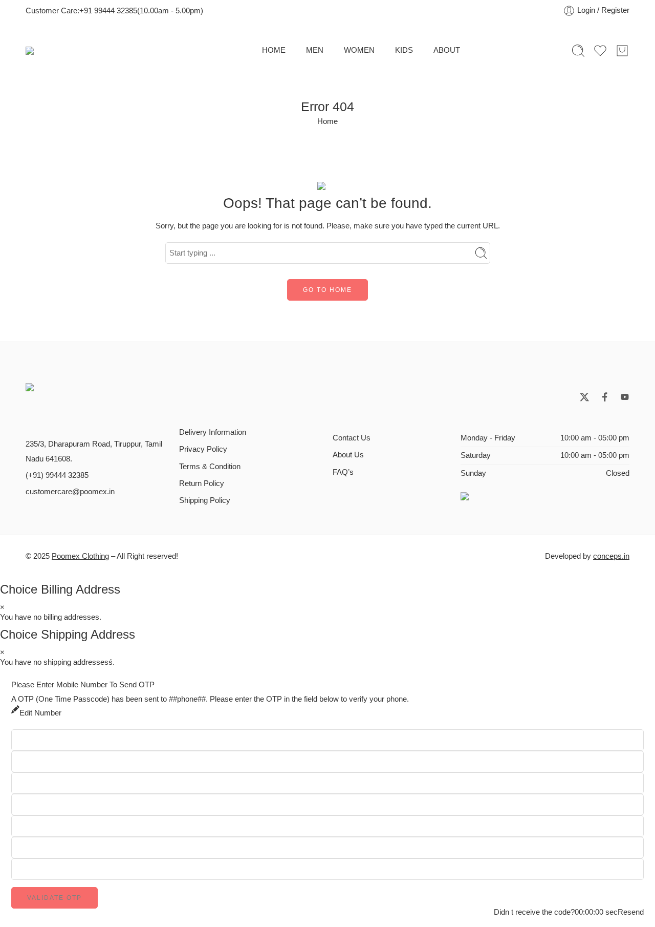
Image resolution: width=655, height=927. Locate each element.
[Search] (578, 51)
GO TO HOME (327, 289)
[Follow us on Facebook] (605, 397)
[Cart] (622, 51)
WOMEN (359, 50)
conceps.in (611, 556)
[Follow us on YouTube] (624, 397)
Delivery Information (212, 432)
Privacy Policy (203, 449)
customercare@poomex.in (70, 492)
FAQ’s (343, 472)
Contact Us (351, 438)
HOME (274, 50)
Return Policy (201, 483)
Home (327, 121)
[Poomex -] (102, 51)
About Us (348, 455)
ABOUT (446, 50)
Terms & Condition (210, 466)
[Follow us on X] (584, 397)
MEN (314, 50)
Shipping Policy (204, 500)
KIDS (404, 50)
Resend (631, 912)
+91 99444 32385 (108, 11)
